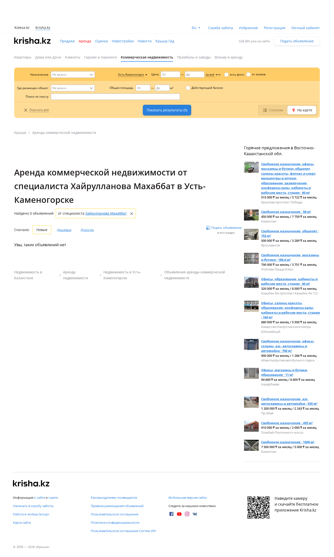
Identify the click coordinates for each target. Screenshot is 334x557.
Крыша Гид (165, 41)
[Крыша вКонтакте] (195, 514)
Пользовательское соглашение (114, 514)
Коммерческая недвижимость (147, 57)
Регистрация (274, 27)
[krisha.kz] (31, 483)
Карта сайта (22, 522)
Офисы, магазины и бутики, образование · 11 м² (284, 372)
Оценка (101, 41)
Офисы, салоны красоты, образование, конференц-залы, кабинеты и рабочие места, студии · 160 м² (290, 310)
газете (53, 497)
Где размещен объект (32, 88)
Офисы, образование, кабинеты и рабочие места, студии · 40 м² (289, 281)
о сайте (39, 497)
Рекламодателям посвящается (114, 497)
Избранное (248, 27)
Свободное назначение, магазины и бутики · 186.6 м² (290, 257)
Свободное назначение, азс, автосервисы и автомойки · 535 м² (289, 401)
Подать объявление (297, 41)
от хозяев (259, 74)
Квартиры (22, 57)
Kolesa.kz (22, 27)
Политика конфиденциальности (115, 522)
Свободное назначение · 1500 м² (287, 442)
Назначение (39, 74)
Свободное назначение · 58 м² (286, 211)
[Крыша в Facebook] (171, 514)
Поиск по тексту (37, 96)
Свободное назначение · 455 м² (287, 423)
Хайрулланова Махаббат (106, 213)
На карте (304, 110)
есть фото (237, 74)
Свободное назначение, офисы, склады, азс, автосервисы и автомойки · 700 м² (287, 346)
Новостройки (123, 41)
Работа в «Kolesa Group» (31, 514)
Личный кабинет (305, 27)
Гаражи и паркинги (100, 57)
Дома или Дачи (48, 57)
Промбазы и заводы (194, 57)
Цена (155, 74)
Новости (145, 41)
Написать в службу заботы (33, 506)
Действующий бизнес (207, 88)
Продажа (67, 41)
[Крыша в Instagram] (187, 514)
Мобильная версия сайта (187, 497)
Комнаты (72, 57)
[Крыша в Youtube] (179, 514)
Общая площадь (121, 88)
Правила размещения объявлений (117, 506)
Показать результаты (167, 110)
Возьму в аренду (229, 57)
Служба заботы (220, 27)
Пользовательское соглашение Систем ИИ (123, 531)
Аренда (85, 41)
